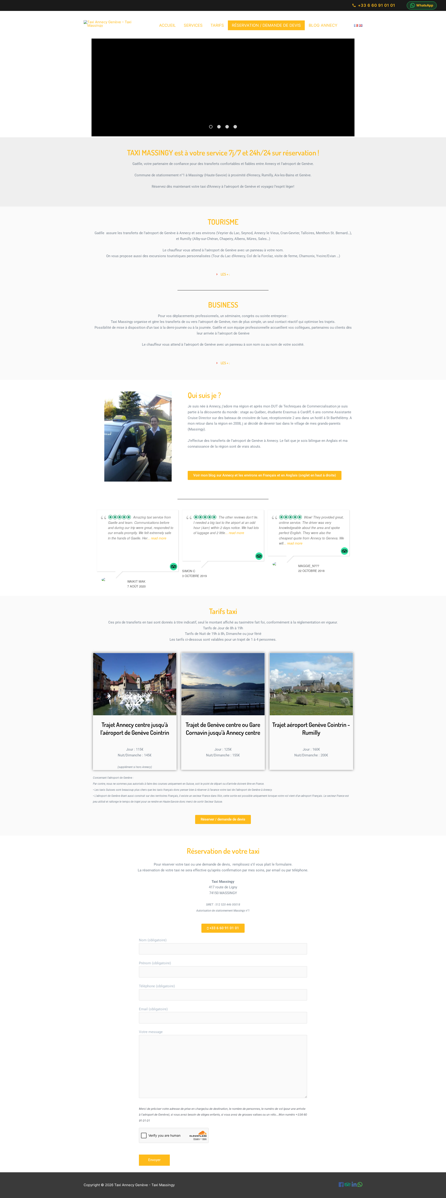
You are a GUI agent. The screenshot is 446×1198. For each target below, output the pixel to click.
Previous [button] (103, 86)
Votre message (151, 1032)
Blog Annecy (323, 25)
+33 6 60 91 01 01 (376, 5)
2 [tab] (219, 126)
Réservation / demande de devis (266, 25)
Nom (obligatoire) (153, 940)
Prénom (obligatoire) (155, 963)
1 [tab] (211, 126)
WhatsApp (424, 5)
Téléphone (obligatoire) (157, 986)
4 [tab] (235, 126)
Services (193, 25)
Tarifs (217, 25)
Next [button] (345, 83)
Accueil (167, 25)
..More (206, 548)
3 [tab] (227, 126)
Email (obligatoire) (153, 1009)
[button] (223, 274)
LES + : (225, 274)
